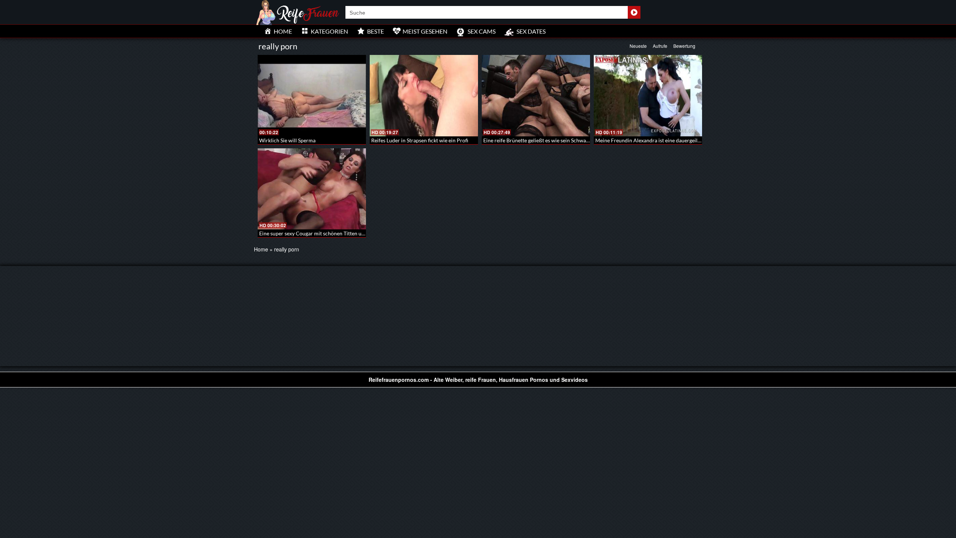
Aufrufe (660, 46)
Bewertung (684, 46)
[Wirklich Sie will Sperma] (312, 95)
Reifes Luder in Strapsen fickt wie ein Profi (419, 140)
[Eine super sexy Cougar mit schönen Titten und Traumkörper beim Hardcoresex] (312, 189)
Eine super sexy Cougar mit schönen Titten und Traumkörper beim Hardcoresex (351, 233)
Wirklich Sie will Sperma (287, 140)
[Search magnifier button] (634, 12)
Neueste (638, 46)
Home (261, 249)
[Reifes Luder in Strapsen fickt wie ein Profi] (424, 95)
